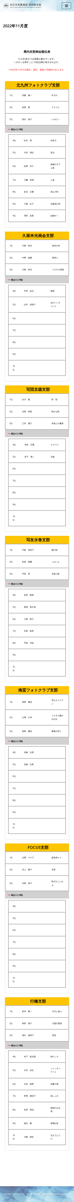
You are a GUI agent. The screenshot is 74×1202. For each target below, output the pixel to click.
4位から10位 (17, 129)
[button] (37, 129)
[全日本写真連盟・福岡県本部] (23, 6)
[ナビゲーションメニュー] (66, 5)
